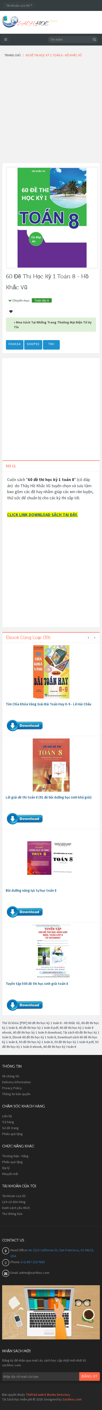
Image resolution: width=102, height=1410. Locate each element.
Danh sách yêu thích (16, 1208)
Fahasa (15, 344)
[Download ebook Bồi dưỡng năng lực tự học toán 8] (51, 858)
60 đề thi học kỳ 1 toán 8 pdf (38, 1027)
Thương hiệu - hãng (15, 1156)
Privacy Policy (12, 1088)
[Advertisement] (51, 112)
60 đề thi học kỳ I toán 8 (59, 1046)
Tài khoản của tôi (14, 1196)
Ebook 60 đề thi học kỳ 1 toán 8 (34, 1037)
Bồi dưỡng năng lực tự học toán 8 (31, 890)
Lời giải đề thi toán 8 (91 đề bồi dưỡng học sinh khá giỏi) (49, 797)
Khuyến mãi (10, 1174)
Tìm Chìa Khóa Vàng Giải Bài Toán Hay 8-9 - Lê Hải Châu (48, 704)
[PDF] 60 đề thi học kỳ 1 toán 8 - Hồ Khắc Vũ (50, 1023)
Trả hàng (8, 1122)
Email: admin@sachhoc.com (29, 1272)
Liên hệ (7, 1116)
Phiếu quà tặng (12, 1134)
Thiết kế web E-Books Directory (48, 1394)
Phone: (15, 1262)
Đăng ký (89, 1376)
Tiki (51, 344)
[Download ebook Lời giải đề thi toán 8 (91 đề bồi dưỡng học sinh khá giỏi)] (51, 765)
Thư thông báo (12, 1214)
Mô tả (11, 466)
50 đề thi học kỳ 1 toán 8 (36, 1042)
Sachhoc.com (72, 1399)
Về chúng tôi (10, 1076)
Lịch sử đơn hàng (14, 1202)
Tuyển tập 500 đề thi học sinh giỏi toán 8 (37, 984)
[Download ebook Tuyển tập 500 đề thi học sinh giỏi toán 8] (51, 951)
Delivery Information (16, 1082)
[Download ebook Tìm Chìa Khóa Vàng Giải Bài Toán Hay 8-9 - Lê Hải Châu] (51, 671)
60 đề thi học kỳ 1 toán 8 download (37, 1032)
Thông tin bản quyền (16, 1094)
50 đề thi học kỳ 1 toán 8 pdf (73, 1042)
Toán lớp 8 (42, 300)
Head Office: (19, 1250)
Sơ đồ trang (10, 1128)
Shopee (33, 344)
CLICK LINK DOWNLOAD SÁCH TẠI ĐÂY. (42, 514)
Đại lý (6, 1168)
